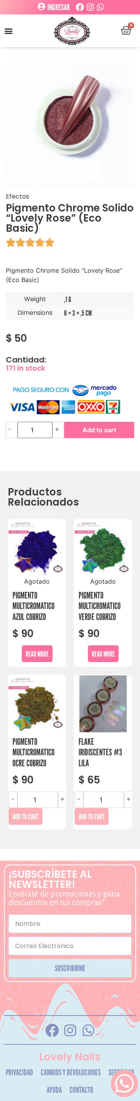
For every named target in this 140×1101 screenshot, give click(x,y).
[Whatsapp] (100, 7)
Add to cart (99, 430)
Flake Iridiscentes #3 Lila (100, 752)
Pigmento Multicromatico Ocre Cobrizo (33, 752)
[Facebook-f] (52, 1030)
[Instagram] (90, 7)
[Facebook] (80, 7)
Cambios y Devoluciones (71, 1072)
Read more (37, 653)
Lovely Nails (70, 1057)
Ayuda (54, 1090)
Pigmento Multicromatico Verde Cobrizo (100, 606)
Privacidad (19, 1072)
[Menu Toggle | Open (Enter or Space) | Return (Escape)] (8, 30)
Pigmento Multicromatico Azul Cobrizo (33, 606)
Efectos (17, 196)
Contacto (81, 1090)
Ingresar (58, 7)
